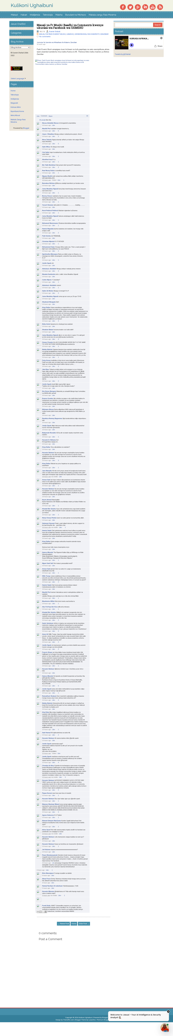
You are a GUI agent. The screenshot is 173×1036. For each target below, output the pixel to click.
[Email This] (38, 911)
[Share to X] (43, 911)
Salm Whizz (46, 147)
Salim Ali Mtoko (47, 291)
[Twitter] (130, 7)
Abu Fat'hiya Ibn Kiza (49, 607)
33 (87, 116)
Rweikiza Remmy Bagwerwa (52, 418)
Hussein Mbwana (48, 891)
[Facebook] (122, 7)
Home (73, 924)
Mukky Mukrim (47, 349)
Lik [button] (53, 863)
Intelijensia (35, 15)
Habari (24, 15)
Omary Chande (47, 342)
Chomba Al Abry (48, 765)
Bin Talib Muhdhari (49, 165)
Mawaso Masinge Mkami (50, 804)
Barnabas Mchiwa (48, 183)
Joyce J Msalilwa (48, 134)
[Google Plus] (137, 7)
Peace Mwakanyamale (50, 855)
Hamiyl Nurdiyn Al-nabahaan (52, 886)
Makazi (14, 15)
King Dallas (46, 307)
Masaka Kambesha (48, 274)
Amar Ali (45, 634)
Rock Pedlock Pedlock (50, 210)
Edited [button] (54, 180)
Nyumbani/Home (17, 111)
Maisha (58, 15)
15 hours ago (46, 729)
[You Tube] (152, 7)
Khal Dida (45, 712)
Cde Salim (45, 152)
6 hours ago (41, 870)
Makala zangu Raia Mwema (102, 15)
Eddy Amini (46, 324)
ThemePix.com (68, 1020)
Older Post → (84, 924)
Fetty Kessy (46, 360)
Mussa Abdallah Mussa (50, 123)
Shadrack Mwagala (48, 302)
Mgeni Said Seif (47, 563)
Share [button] (50, 116)
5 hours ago (46, 888)
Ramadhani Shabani (49, 696)
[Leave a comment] (44, 116)
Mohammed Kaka (48, 247)
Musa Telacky (47, 139)
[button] (38, 116)
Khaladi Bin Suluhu (49, 509)
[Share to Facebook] (45, 911)
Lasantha (92, 1020)
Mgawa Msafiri (47, 176)
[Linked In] (145, 7)
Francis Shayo (47, 652)
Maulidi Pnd (46, 128)
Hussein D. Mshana (49, 440)
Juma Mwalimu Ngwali (50, 189)
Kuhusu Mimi (16, 107)
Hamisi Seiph (46, 530)
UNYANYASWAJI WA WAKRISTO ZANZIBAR (91, 34)
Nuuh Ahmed (47, 500)
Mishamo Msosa (48, 409)
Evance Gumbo (47, 398)
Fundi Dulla (46, 905)
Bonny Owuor (47, 196)
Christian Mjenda (48, 241)
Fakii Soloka (46, 236)
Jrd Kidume (46, 849)
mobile (56, 476)
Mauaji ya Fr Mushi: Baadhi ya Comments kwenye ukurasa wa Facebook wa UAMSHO (70, 26)
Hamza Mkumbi (47, 552)
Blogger (26, 128)
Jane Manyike (47, 470)
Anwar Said (46, 480)
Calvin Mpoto (47, 280)
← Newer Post (63, 924)
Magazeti (14, 103)
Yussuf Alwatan (47, 205)
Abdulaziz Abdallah (49, 268)
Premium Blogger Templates (107, 1020)
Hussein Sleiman (48, 452)
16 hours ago (41, 44)
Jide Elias (45, 369)
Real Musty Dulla (48, 170)
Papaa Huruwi (47, 793)
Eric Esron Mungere (49, 391)
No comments (44, 37)
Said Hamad (46, 732)
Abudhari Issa (47, 159)
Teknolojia (48, 15)
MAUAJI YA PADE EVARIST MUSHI (52, 34)
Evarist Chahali (54, 32)
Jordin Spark (46, 263)
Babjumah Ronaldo (49, 433)
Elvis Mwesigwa (47, 873)
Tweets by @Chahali (123, 54)
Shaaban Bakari (47, 329)
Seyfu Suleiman (47, 623)
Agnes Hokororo (48, 815)
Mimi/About (15, 115)
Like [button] (53, 125)
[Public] (47, 44)
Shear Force (46, 879)
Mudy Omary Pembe (49, 518)
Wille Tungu (46, 576)
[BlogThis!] (40, 911)
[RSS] (160, 7)
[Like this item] (38, 119)
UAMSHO (70, 34)
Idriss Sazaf (46, 830)
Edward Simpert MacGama (51, 820)
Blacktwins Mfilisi (48, 601)
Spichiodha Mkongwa (50, 254)
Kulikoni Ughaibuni (32, 5)
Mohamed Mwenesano (50, 223)
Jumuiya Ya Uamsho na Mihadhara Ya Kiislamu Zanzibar (57, 42)
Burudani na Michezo (75, 15)
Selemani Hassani (48, 523)
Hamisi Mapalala (48, 229)
